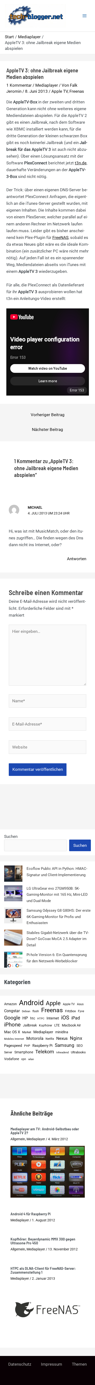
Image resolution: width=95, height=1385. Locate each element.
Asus (80, 1004)
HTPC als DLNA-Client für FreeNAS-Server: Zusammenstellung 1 (43, 1270)
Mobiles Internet (14, 1039)
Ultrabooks (78, 1052)
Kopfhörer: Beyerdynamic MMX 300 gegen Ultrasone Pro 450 (42, 1241)
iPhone (12, 1025)
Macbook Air (71, 1025)
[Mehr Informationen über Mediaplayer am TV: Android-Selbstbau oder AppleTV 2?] (47, 1171)
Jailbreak (30, 1025)
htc (32, 1018)
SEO (79, 1046)
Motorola (34, 1038)
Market (26, 1032)
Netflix (50, 1039)
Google (12, 1018)
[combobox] (35, 845)
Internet (53, 1018)
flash (35, 1011)
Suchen (11, 836)
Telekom (44, 1052)
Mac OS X (12, 1032)
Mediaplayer (46, 85)
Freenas (76, 91)
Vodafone (11, 1059)
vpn (23, 1059)
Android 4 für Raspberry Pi (30, 1213)
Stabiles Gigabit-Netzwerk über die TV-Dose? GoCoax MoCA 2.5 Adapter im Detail (58, 939)
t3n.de (80, 163)
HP (25, 1018)
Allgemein (17, 1139)
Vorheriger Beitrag (48, 414)
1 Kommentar (19, 85)
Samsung (64, 1045)
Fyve (81, 1011)
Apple (53, 1003)
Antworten (76, 558)
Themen (79, 1364)
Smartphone (23, 1052)
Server (8, 1052)
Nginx (76, 1038)
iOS (65, 1018)
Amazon (10, 1004)
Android (31, 1003)
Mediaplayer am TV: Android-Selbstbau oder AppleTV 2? (44, 1130)
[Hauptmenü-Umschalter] (84, 15)
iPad (75, 1017)
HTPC (40, 1018)
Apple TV (59, 91)
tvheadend (62, 1052)
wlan (31, 1059)
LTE (57, 1025)
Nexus (62, 1038)
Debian (26, 1011)
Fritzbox (70, 1011)
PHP (27, 1046)
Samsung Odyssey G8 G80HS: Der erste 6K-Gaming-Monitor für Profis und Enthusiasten (59, 916)
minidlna (61, 1032)
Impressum (51, 1364)
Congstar (12, 1011)
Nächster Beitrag (47, 429)
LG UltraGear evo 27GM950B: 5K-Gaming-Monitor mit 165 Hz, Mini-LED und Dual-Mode (57, 894)
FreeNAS (60, 237)
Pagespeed (13, 1045)
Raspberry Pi (42, 1045)
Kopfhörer (45, 1025)
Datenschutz (19, 1364)
